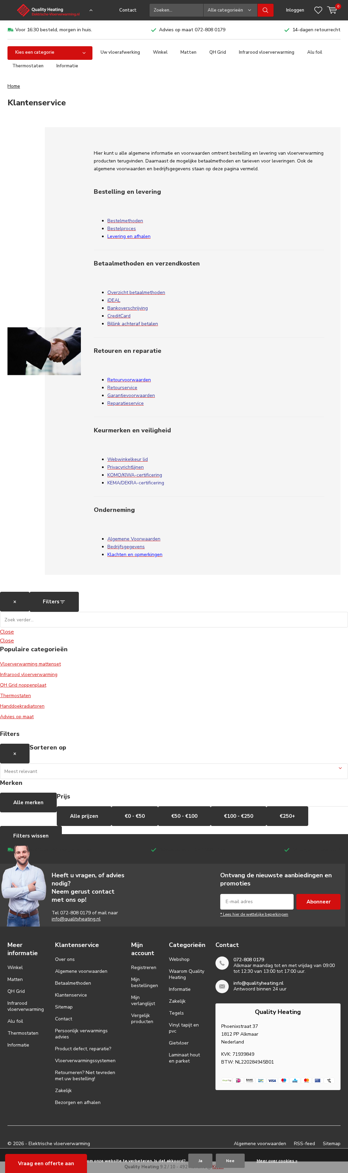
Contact (128, 10)
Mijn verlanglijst (143, 1000)
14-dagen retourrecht (316, 30)
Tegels (176, 1013)
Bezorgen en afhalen (78, 1102)
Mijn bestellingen (144, 982)
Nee (230, 1160)
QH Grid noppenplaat (23, 685)
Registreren (143, 967)
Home (13, 86)
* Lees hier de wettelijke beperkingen (254, 914)
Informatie (67, 66)
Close (7, 632)
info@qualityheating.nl (76, 919)
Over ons (65, 959)
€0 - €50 (135, 816)
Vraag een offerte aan (46, 1163)
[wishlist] (318, 10)
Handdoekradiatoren (22, 706)
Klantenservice (71, 995)
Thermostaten (28, 66)
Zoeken (266, 10)
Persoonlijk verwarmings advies (81, 1034)
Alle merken (28, 802)
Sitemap (64, 1007)
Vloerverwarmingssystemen (85, 1060)
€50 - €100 (184, 816)
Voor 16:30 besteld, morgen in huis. (53, 30)
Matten (188, 52)
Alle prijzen (84, 816)
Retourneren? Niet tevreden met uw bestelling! (85, 1075)
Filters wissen (31, 835)
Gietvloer (179, 1043)
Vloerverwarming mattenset (30, 664)
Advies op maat (17, 716)
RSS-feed (304, 1143)
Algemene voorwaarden (81, 971)
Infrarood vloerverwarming (266, 52)
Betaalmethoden (73, 983)
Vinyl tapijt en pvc (184, 1028)
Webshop (179, 959)
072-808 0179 (75, 913)
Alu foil (314, 52)
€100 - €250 (238, 816)
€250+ (287, 816)
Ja (200, 1160)
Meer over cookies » (277, 1160)
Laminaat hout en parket (184, 1058)
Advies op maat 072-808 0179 (192, 30)
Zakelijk (63, 1090)
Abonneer (319, 901)
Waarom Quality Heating (186, 974)
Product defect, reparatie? (83, 1049)
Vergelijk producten (142, 1018)
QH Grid (217, 52)
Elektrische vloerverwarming (59, 1143)
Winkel (160, 52)
